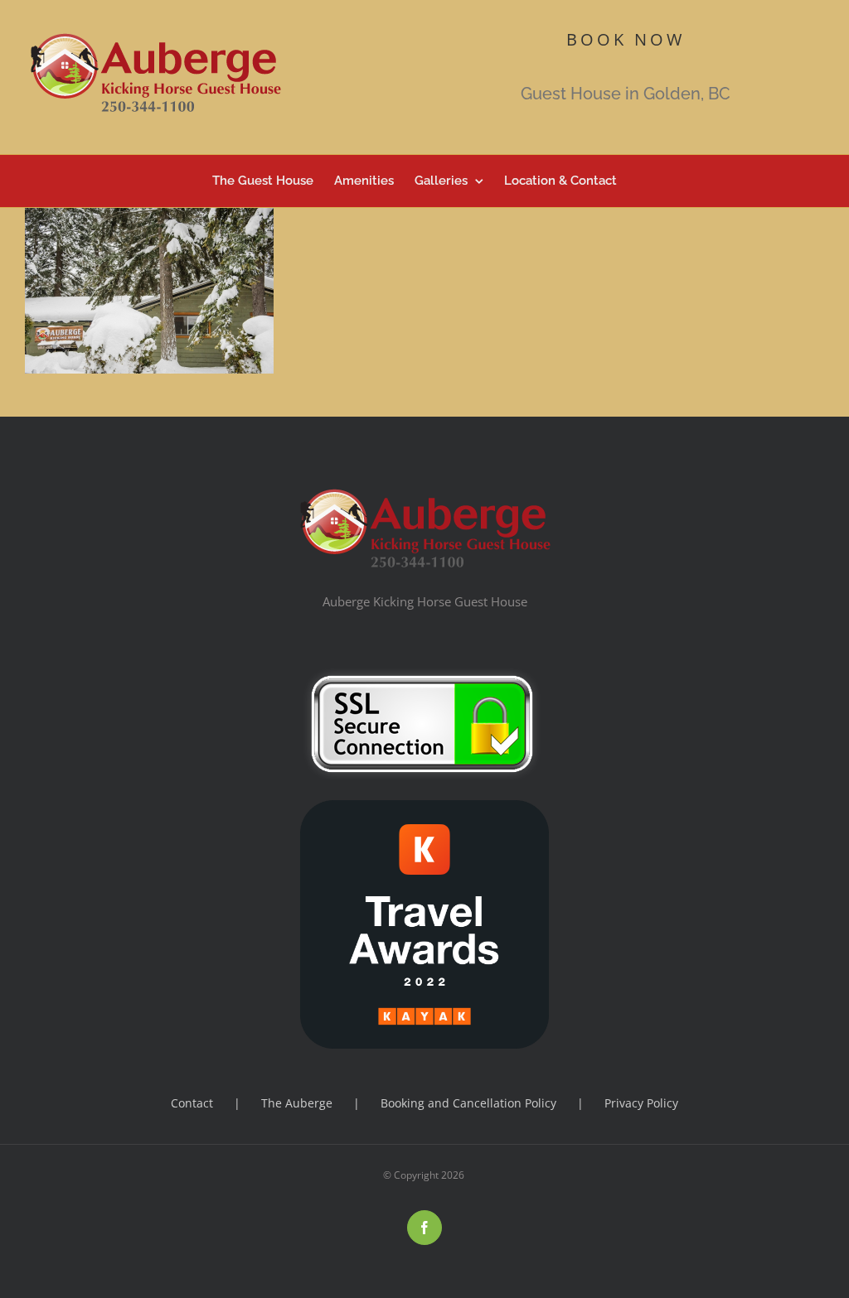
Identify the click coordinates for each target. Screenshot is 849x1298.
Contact (192, 1103)
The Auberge (296, 1103)
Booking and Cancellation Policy (468, 1103)
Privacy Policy (641, 1103)
